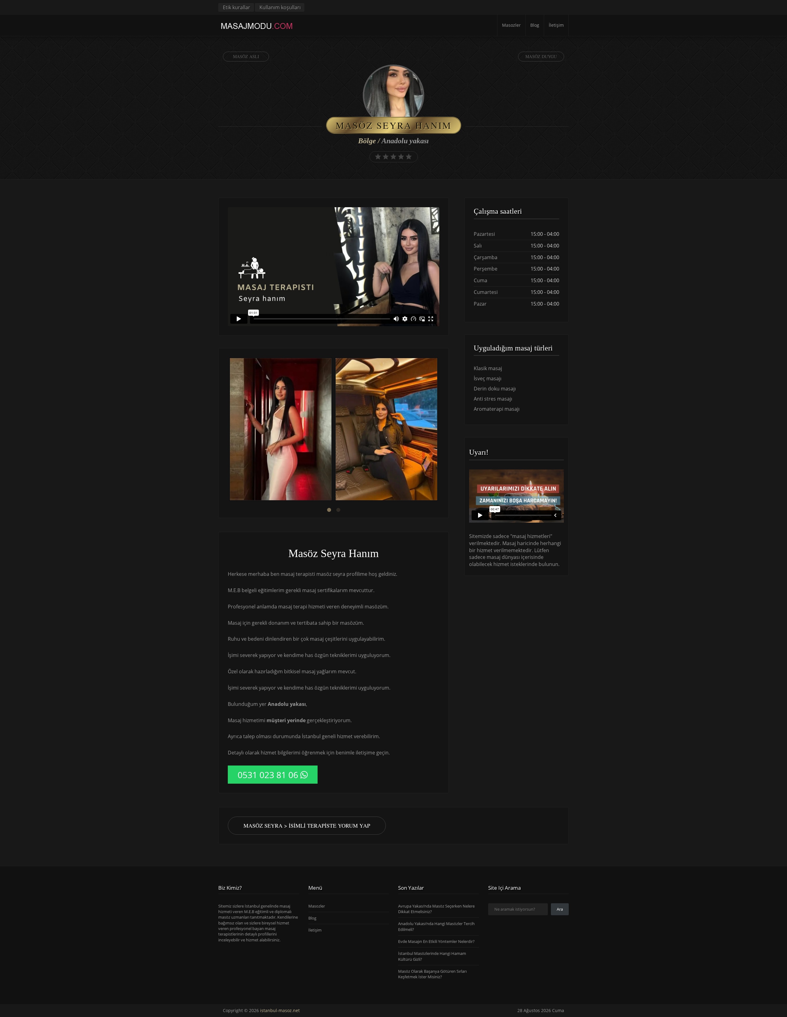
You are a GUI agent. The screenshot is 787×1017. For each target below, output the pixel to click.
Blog (534, 25)
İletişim (556, 25)
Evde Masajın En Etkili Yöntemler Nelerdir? (436, 941)
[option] (280, 430)
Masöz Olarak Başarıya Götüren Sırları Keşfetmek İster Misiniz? (432, 973)
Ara (560, 909)
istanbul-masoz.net (280, 1010)
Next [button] (439, 430)
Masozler (511, 25)
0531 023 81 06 (268, 775)
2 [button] (338, 510)
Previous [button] (227, 430)
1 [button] (329, 510)
